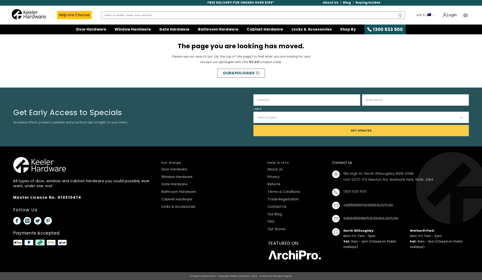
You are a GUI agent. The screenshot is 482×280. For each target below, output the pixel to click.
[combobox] (355, 117)
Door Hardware (91, 29)
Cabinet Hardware (265, 29)
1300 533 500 (388, 29)
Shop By (348, 29)
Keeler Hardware (240, 276)
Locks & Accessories (312, 29)
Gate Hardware (174, 29)
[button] (467, 15)
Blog (347, 2)
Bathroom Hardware (218, 29)
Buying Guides (368, 2)
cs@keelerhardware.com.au (368, 204)
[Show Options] (461, 117)
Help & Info (278, 163)
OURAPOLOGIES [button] (239, 73)
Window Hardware (133, 29)
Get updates (361, 130)
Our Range (171, 163)
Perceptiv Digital (282, 276)
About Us (330, 2)
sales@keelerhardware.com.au (370, 217)
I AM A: (257, 109)
